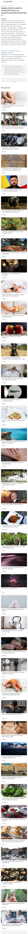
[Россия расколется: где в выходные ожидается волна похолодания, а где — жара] (14, 353)
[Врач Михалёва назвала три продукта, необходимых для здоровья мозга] (14, 689)
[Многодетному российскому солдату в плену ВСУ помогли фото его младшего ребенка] (14, 122)
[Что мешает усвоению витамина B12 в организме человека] (14, 878)
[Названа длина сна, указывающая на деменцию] (14, 269)
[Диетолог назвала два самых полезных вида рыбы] (14, 416)
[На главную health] (8, 1)
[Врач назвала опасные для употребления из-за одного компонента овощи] (14, 794)
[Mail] (4, 1)
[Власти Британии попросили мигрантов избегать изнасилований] (14, 773)
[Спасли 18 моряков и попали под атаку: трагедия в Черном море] (14, 752)
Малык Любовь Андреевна (13, 51)
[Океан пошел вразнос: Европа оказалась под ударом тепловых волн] (14, 437)
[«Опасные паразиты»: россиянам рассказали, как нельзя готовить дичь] (14, 647)
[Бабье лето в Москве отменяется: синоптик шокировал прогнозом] (14, 668)
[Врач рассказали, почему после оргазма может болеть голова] (14, 731)
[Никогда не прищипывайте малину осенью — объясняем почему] (14, 227)
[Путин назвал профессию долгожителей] (14, 500)
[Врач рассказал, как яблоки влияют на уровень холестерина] (14, 248)
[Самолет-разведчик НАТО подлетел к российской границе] (14, 395)
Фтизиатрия (11, 5)
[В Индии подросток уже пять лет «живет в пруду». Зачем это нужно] (14, 479)
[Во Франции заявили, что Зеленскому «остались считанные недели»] (14, 185)
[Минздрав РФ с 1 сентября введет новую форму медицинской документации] (14, 920)
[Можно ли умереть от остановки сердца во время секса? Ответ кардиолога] (14, 290)
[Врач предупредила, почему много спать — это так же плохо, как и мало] (14, 374)
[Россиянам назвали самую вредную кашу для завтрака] (14, 815)
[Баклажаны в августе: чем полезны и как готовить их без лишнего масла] (14, 521)
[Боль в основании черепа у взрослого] (14, 710)
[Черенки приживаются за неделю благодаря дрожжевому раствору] (14, 542)
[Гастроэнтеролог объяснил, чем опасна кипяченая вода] (14, 626)
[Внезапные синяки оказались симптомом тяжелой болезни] (14, 458)
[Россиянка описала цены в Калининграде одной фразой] (14, 857)
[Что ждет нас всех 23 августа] (14, 584)
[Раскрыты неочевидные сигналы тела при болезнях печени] (14, 101)
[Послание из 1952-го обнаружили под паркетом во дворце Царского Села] (14, 164)
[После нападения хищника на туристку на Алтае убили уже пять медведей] (14, 206)
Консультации (4, 5)
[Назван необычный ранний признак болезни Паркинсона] (14, 899)
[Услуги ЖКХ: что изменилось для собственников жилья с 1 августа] (14, 143)
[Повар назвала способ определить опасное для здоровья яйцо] (14, 311)
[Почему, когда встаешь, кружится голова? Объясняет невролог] (14, 563)
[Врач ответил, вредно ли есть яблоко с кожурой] (14, 332)
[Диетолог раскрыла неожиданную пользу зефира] (14, 605)
